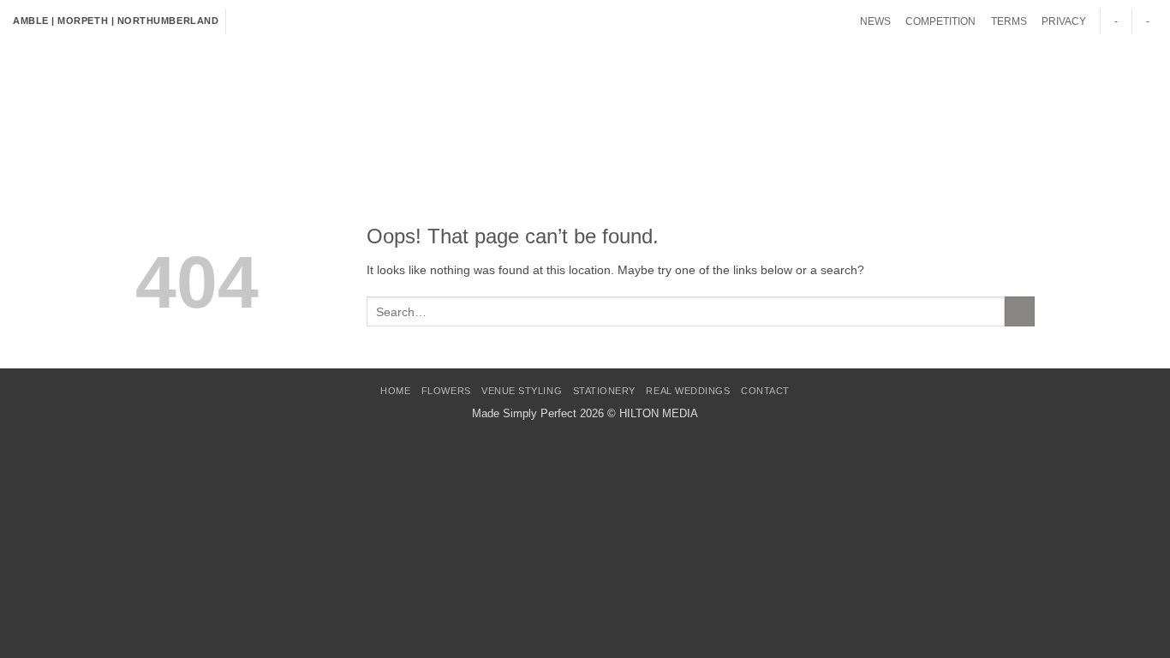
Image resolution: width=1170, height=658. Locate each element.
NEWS (875, 21)
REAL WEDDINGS (613, 85)
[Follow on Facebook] (240, 21)
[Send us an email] (284, 21)
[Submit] (1141, 77)
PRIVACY (1064, 21)
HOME (198, 85)
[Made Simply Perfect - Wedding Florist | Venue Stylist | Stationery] (84, 107)
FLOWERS (279, 85)
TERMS (1009, 21)
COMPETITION (940, 21)
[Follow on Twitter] (269, 21)
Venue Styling (389, 85)
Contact (711, 85)
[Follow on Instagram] (255, 21)
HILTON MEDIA (658, 413)
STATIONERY (507, 85)
